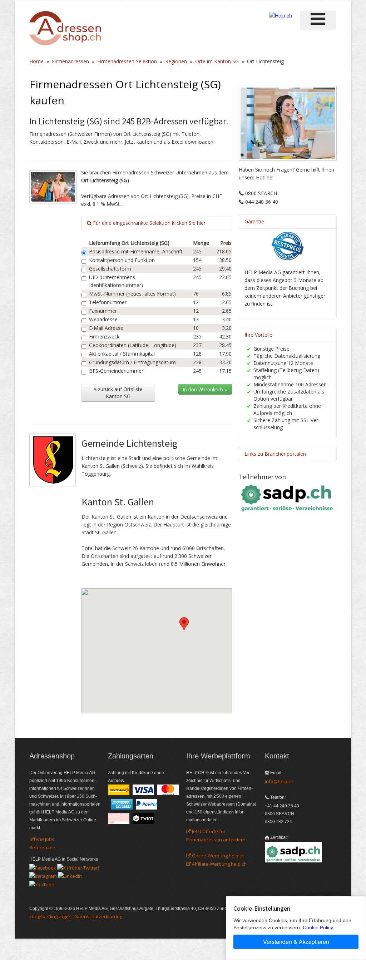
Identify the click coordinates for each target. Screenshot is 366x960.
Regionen (176, 61)
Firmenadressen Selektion (127, 61)
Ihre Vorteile (258, 334)
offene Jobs (41, 839)
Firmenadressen (70, 61)
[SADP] (288, 497)
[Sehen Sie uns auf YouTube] (41, 884)
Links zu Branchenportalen (275, 453)
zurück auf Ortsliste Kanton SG (120, 393)
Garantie (254, 221)
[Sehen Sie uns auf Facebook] (42, 867)
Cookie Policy (318, 927)
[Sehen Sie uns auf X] (78, 867)
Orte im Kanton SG (217, 61)
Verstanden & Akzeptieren (296, 941)
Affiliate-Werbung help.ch (219, 864)
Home (36, 61)
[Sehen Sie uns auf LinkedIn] (70, 875)
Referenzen (42, 847)
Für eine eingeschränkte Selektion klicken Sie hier (149, 222)
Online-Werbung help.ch (217, 855)
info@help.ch (279, 781)
